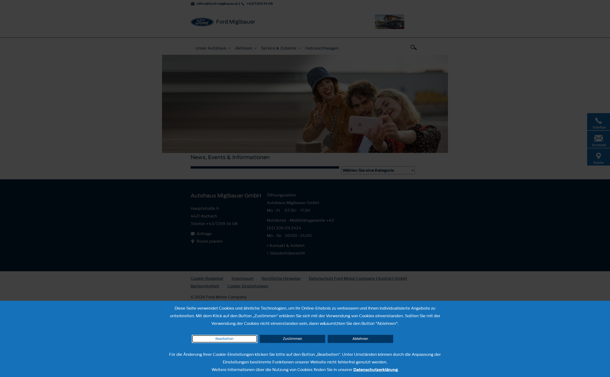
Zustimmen (292, 338)
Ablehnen (360, 338)
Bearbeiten (224, 338)
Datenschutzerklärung (375, 369)
